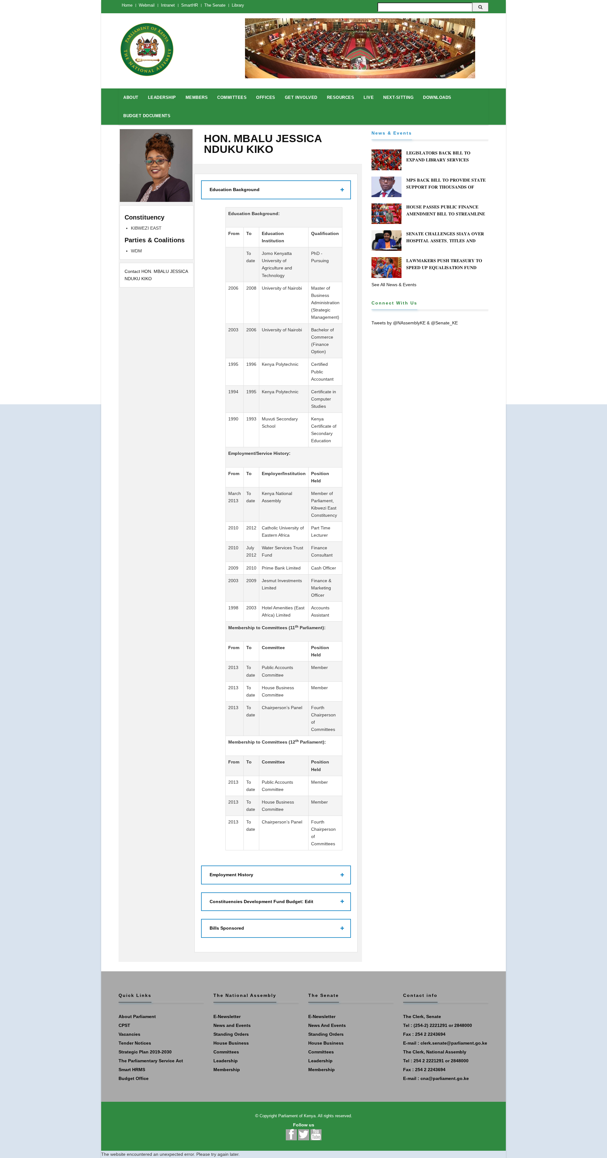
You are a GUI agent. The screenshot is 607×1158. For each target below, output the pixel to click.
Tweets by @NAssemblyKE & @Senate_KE (414, 322)
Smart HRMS (132, 1069)
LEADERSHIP (162, 97)
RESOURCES (340, 97)
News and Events (232, 1025)
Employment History (231, 874)
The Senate (214, 5)
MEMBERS (197, 97)
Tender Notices (135, 1043)
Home (127, 5)
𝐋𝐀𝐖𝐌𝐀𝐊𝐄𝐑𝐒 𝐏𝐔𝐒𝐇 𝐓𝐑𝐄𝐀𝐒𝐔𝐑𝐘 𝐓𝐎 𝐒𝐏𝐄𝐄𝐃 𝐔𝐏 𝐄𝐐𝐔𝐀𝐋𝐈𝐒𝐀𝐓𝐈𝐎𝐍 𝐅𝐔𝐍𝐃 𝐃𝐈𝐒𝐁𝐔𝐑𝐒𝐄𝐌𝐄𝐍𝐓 (444, 267)
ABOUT (130, 97)
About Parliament (137, 1016)
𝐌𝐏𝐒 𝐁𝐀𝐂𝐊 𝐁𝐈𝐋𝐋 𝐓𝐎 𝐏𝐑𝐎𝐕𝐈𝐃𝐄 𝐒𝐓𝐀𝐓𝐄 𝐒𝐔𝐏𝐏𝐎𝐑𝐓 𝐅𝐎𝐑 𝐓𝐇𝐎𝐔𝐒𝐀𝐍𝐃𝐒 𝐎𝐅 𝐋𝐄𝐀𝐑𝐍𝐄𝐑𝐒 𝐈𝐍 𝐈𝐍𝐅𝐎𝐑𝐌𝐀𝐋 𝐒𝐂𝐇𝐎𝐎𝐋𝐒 (446, 187)
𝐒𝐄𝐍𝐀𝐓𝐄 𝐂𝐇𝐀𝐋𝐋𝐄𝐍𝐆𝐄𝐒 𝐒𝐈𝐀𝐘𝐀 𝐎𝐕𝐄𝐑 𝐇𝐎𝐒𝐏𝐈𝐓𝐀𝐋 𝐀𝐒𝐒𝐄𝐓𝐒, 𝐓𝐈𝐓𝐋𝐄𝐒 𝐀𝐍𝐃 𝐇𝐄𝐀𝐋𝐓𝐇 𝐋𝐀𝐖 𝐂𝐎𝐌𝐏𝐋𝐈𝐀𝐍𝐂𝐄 (445, 240)
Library (238, 5)
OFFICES (265, 97)
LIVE (369, 97)
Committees (226, 1051)
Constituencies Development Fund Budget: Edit (261, 901)
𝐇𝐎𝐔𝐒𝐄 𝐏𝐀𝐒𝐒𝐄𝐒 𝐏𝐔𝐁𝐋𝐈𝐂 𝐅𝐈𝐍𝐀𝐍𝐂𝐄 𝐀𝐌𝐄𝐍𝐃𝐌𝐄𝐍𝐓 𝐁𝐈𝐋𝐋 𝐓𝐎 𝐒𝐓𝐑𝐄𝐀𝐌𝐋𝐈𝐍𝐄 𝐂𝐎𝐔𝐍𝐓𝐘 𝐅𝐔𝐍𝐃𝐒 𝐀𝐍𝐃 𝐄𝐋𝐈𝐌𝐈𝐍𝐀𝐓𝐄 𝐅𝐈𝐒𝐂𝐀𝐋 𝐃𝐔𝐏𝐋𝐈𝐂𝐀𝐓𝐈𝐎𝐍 (445, 217)
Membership (226, 1069)
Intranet (168, 5)
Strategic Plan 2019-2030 (145, 1051)
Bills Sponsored (227, 928)
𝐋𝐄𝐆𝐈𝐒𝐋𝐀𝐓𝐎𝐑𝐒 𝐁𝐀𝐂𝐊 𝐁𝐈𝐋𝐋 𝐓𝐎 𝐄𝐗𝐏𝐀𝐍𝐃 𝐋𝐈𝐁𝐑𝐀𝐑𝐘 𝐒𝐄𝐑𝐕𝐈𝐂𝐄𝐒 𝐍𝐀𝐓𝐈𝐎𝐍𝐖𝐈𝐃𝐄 (438, 159)
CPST (124, 1025)
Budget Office (134, 1078)
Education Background (235, 189)
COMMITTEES (232, 97)
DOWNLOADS (437, 97)
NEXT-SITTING (398, 97)
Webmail (147, 5)
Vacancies (129, 1034)
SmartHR (189, 5)
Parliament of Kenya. (297, 1115)
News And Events (327, 1025)
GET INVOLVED (301, 97)
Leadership (225, 1060)
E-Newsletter (227, 1016)
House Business (231, 1043)
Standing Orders (231, 1034)
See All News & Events (393, 284)
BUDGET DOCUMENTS (146, 115)
